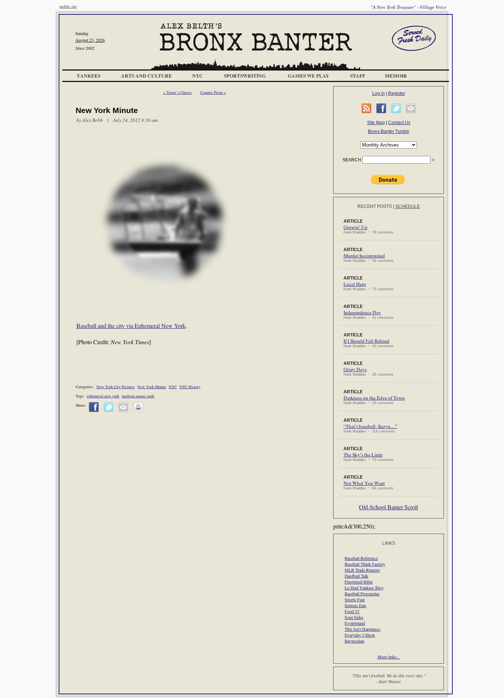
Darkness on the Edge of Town (374, 397)
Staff (357, 75)
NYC (197, 75)
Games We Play (308, 75)
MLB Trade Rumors (362, 570)
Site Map (376, 122)
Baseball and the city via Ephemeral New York (131, 325)
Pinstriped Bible (359, 582)
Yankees (88, 75)
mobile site (68, 6)
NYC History (189, 386)
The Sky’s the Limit (363, 454)
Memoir (396, 75)
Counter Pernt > (213, 92)
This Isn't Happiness (362, 629)
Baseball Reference (361, 558)
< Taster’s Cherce (177, 92)
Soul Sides (354, 617)
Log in (378, 93)
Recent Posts (375, 206)
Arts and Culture (146, 75)
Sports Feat (355, 599)
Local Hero (355, 284)
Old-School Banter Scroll (388, 507)
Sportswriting (245, 75)
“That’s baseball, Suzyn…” (370, 426)
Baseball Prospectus (362, 593)
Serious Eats (355, 605)
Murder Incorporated (364, 255)
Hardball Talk (356, 576)
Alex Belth (92, 120)
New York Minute (151, 386)
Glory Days (355, 369)
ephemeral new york (103, 395)
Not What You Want (364, 483)
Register (396, 93)
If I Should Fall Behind (366, 341)
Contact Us (399, 122)
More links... (388, 657)
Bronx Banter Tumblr (388, 131)
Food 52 (352, 611)
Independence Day (362, 312)
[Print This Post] (138, 410)
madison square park (138, 395)
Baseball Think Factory (365, 564)
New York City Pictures (115, 386)
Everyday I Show (360, 635)
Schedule (407, 206)
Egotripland (355, 623)
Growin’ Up (355, 227)
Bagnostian (354, 641)
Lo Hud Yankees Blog (364, 588)
